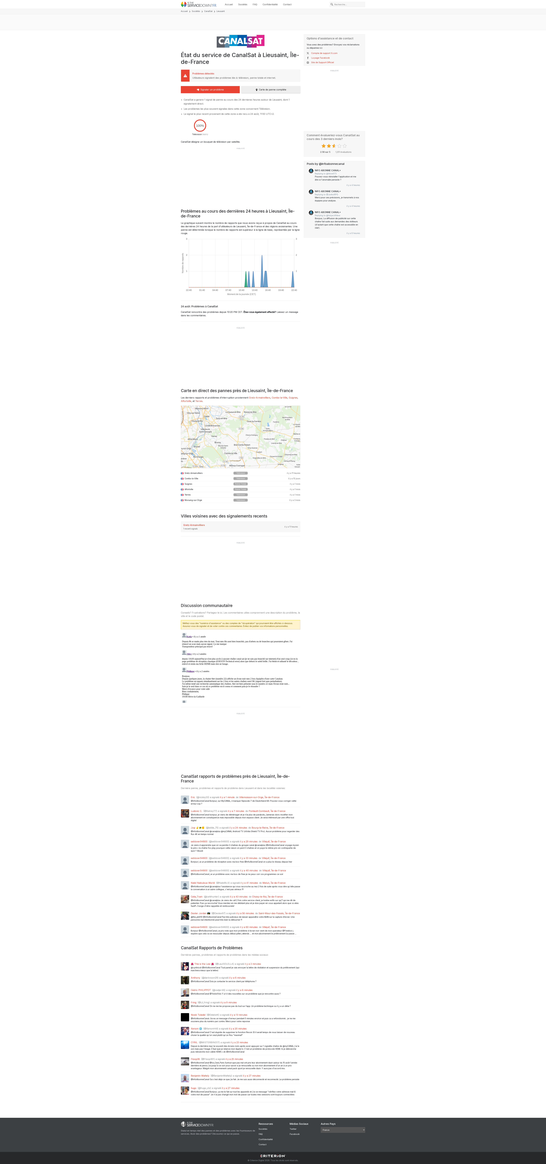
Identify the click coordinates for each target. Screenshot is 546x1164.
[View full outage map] (240, 437)
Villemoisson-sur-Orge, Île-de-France (259, 797)
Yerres (198, 401)
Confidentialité (270, 4)
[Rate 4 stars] (339, 146)
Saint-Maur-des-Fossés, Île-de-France (279, 913)
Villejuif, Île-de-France (274, 841)
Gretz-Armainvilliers (259, 397)
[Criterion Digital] (273, 1156)
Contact (287, 4)
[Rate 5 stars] (345, 146)
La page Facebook (320, 57)
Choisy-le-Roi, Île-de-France (267, 896)
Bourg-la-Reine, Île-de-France (268, 827)
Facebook (295, 1134)
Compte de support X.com (324, 53)
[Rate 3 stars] (334, 146)
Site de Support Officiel (322, 62)
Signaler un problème (212, 89)
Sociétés (242, 4)
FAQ (255, 4)
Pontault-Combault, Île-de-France (267, 811)
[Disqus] (240, 667)
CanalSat (208, 11)
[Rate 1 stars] (324, 146)
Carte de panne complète (272, 89)
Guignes (293, 397)
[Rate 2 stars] (329, 146)
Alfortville (186, 401)
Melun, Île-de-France (274, 882)
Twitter (293, 1129)
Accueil (229, 4)
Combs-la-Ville (279, 397)
